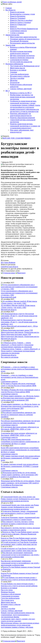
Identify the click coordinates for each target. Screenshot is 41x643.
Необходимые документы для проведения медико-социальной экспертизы (22, 97)
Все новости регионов (9, 357)
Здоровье (13, 72)
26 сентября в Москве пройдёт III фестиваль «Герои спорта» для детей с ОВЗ (18, 306)
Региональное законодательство (22, 43)
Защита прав (10, 45)
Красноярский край (8, 297)
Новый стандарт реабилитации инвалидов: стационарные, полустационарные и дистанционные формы (18, 615)
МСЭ (7, 91)
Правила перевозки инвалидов (22, 58)
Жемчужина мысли (17, 68)
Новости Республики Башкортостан (24, 29)
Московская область (9, 310)
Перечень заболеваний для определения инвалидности (21, 115)
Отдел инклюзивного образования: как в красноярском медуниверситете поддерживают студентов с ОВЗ (19, 293)
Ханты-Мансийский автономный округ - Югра (19, 326)
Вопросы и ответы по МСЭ (20, 93)
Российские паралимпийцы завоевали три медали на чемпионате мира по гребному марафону (20, 422)
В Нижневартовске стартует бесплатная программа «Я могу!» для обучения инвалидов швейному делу (19, 322)
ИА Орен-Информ (8, 262)
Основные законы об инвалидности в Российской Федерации (24, 40)
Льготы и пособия (17, 78)
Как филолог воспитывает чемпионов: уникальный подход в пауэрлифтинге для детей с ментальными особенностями (20, 563)
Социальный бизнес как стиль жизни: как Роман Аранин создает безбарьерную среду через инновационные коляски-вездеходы (20, 507)
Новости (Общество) (18, 24)
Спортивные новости (18, 31)
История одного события (19, 76)
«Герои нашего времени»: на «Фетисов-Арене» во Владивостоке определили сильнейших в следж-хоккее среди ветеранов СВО (20, 406)
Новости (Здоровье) (17, 18)
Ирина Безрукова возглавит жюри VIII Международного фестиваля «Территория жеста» (20, 335)
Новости (13, 26)
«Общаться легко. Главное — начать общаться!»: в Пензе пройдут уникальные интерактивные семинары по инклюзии (20, 351)
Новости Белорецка (17, 16)
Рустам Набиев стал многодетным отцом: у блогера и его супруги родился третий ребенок (19, 585)
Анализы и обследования (11, 594)
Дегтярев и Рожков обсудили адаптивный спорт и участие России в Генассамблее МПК (20, 391)
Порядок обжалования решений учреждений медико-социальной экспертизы (22, 120)
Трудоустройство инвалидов (21, 62)
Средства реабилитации (19, 74)
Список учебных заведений (21, 89)
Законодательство (12, 35)
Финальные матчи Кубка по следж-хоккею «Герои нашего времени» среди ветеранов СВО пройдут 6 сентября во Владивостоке (20, 483)
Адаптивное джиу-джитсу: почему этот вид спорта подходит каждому (18, 620)
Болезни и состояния (18, 70)
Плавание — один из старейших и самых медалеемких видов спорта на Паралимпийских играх (19, 377)
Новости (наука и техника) (20, 22)
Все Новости (10, 10)
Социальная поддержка (19, 60)
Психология (14, 82)
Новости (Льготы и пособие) (21, 20)
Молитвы (13, 80)
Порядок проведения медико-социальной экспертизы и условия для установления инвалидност (25, 126)
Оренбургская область (9, 267)
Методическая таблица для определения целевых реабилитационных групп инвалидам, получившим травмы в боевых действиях (20, 625)
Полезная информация (14, 64)
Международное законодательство (23, 37)
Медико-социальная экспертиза (22, 55)
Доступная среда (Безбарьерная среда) (25, 66)
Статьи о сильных (17, 33)
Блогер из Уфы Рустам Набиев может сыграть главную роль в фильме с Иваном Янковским (19, 539)
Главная (8, 8)
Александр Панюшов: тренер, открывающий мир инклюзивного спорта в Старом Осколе (20, 518)
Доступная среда (7, 600)
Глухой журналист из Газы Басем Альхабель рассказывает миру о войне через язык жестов (19, 550)
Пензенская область (8, 355)
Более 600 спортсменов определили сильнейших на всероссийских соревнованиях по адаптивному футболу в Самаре (20, 450)
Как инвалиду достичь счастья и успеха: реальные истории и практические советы (20, 529)
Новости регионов (17, 12)
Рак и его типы (7, 590)
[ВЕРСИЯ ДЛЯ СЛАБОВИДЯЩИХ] (16, 138)
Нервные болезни (8, 592)
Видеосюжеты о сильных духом (22, 14)
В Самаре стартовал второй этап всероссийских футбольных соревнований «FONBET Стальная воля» (19, 466)
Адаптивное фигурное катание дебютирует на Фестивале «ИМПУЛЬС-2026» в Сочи (19, 434)
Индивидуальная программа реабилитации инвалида (21, 52)
